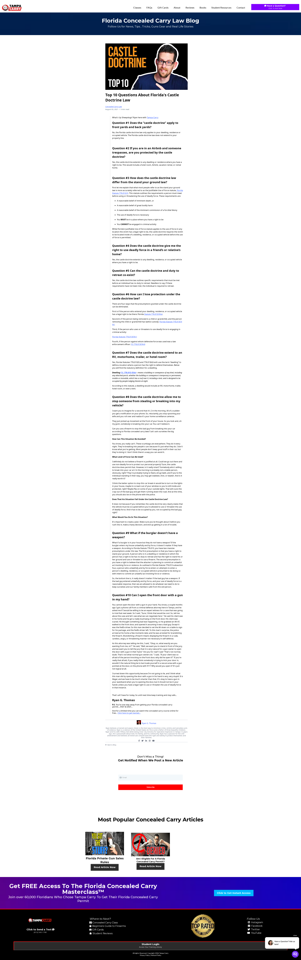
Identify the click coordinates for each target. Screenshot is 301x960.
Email (121, 772)
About (177, 7)
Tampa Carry (152, 117)
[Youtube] (153, 740)
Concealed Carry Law (113, 106)
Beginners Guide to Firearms (109, 926)
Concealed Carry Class (105, 922)
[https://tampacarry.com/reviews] (203, 926)
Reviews (190, 7)
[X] (142, 740)
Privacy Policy (145, 955)
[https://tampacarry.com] (12, 7)
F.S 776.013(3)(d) (138, 344)
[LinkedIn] (146, 740)
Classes (137, 7)
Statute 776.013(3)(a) (153, 314)
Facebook (257, 925)
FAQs (149, 7)
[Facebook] (139, 740)
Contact (241, 7)
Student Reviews (103, 933)
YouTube (256, 933)
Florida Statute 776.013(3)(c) (124, 336)
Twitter (255, 929)
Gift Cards (162, 7)
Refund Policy (156, 955)
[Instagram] (149, 740)
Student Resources (221, 7)
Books (203, 7)
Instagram (257, 922)
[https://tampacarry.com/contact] (40, 920)
